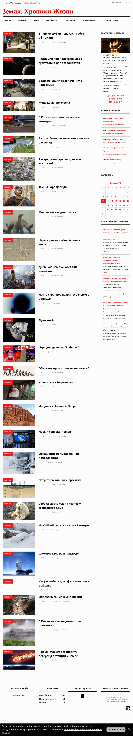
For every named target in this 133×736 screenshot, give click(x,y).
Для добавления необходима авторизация (115, 98)
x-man (122, 125)
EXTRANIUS (106, 297)
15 (124, 201)
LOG (121, 163)
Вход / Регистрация (13, 3)
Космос (54, 67)
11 (48, 387)
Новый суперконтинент (56, 431)
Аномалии (56, 303)
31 (103, 214)
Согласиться (116, 729)
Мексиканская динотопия (57, 212)
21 (120, 205)
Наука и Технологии (59, 42)
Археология (56, 89)
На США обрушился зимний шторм (64, 525)
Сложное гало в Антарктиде (59, 553)
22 (124, 205)
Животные (55, 512)
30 (128, 209)
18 (48, 303)
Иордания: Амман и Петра (57, 406)
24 (103, 209)
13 (116, 201)
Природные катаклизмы (60, 147)
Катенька (123, 142)
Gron (107, 251)
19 (112, 205)
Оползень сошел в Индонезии (60, 597)
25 (108, 209)
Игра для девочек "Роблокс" (59, 347)
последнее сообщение (110, 125)
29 (124, 209)
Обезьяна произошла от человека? (64, 368)
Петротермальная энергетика (60, 480)
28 (120, 209)
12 (112, 201)
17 (103, 205)
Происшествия (58, 387)
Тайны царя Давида (53, 187)
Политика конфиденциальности (117, 701)
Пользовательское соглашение (117, 699)
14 (120, 201)
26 (112, 209)
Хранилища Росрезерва (56, 382)
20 (116, 205)
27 (116, 209)
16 (128, 201)
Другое (50, 352)
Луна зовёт (47, 320)
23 (128, 205)
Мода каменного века (54, 102)
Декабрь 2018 (115, 183)
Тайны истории (57, 168)
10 (103, 201)
